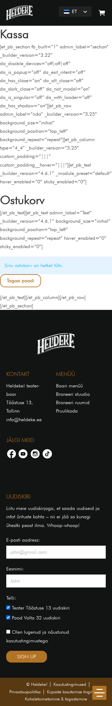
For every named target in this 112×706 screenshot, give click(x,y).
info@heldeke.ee (24, 419)
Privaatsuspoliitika (25, 691)
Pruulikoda (67, 411)
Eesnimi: (15, 569)
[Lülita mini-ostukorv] (102, 13)
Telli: (11, 598)
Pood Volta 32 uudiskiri (35, 618)
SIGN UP (26, 656)
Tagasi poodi (20, 281)
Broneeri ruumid (73, 402)
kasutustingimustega (27, 641)
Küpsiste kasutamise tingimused (75, 691)
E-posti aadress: (23, 540)
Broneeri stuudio (73, 394)
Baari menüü (69, 386)
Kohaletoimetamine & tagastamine (56, 698)
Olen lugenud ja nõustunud (37, 636)
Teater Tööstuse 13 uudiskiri (40, 608)
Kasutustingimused (70, 684)
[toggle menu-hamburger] (99, 693)
